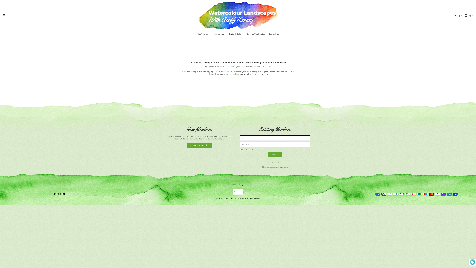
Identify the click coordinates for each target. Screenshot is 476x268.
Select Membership (199, 145)
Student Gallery (236, 34)
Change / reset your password (275, 167)
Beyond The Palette (256, 34)
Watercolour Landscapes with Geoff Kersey (241, 198)
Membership (218, 34)
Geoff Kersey (203, 34)
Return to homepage (275, 162)
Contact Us (274, 34)
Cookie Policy (238, 185)
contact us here (232, 74)
